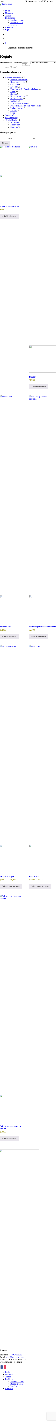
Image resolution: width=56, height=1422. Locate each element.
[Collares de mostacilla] (13, 174)
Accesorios (15, 122)
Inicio (24, 63)
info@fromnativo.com (15, 1357)
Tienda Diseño (11, 120)
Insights (13, 1386)
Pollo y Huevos (16, 108)
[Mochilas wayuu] (13, 758)
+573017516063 (15, 1355)
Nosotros (9, 1374)
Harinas (13, 94)
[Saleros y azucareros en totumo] (13, 1008)
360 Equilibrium (17, 1381)
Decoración (15, 125)
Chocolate (14, 84)
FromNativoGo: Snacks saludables (24, 89)
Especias (14, 87)
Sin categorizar (11, 117)
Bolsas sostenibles (17, 82)
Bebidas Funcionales (18, 80)
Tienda (8, 1377)
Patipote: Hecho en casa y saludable (25, 106)
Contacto (9, 1388)
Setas (12, 113)
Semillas (13, 110)
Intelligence (10, 1379)
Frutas (12, 91)
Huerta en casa (16, 99)
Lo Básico (14, 101)
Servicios (9, 115)
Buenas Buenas (16, 1384)
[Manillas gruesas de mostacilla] (42, 508)
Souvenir (14, 127)
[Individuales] (13, 508)
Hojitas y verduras (17, 96)
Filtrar (5, 143)
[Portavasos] (42, 758)
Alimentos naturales (13, 77)
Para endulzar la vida (19, 103)
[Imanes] (42, 259)
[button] (9, 216)
